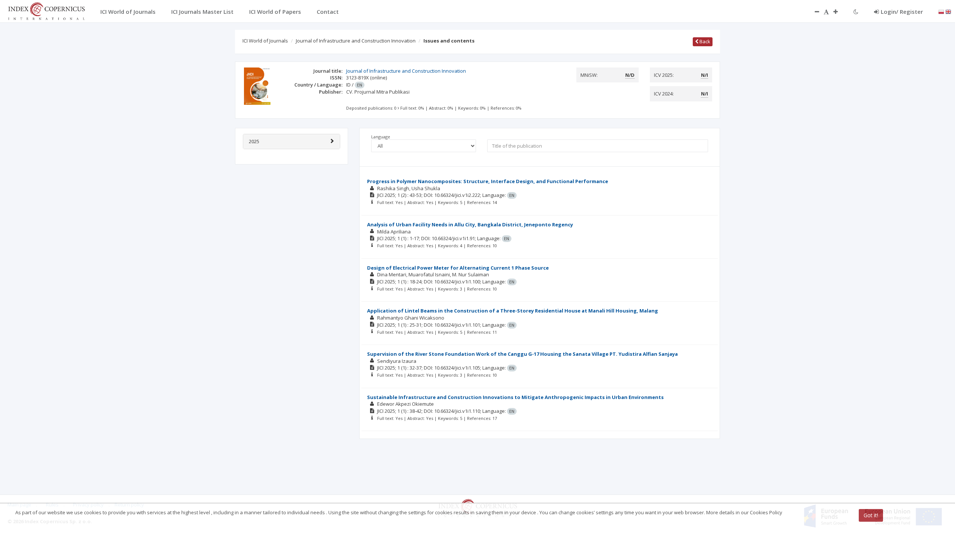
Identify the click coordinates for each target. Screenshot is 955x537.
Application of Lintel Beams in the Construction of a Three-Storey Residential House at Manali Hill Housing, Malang (512, 310)
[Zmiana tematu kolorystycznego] (856, 11)
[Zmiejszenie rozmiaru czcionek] (813, 11)
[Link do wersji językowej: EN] (948, 11)
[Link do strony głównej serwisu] (46, 10)
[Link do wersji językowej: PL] (941, 11)
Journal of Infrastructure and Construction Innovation (356, 40)
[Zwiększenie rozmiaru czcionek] (839, 11)
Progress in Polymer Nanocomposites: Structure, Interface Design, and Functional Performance (487, 181)
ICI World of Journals (265, 40)
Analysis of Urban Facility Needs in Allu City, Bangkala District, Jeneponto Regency (470, 224)
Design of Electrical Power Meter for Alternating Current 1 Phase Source (458, 267)
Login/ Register (902, 11)
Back (704, 41)
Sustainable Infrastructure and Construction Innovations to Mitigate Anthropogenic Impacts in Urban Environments (515, 397)
